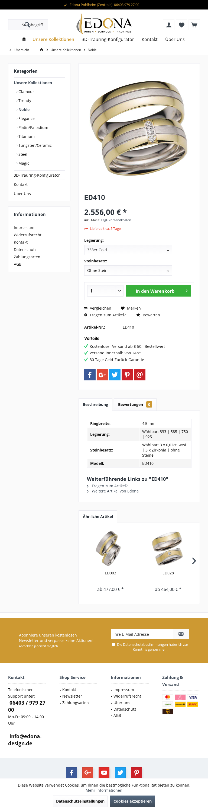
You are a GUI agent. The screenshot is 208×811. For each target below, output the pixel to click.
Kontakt (21, 184)
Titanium (26, 136)
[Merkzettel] (181, 24)
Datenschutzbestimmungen (145, 644)
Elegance (26, 118)
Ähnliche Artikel (98, 516)
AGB (17, 264)
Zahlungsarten (27, 256)
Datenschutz (25, 249)
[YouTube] (104, 772)
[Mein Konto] (168, 24)
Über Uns (22, 193)
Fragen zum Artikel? (107, 314)
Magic (23, 163)
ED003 (110, 572)
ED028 (168, 572)
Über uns (121, 702)
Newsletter (72, 696)
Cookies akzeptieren (132, 801)
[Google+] (102, 374)
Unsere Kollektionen (33, 82)
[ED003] (110, 549)
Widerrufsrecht (27, 234)
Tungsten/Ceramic (34, 145)
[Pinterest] (127, 374)
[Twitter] (115, 374)
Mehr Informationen (104, 790)
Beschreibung (95, 404)
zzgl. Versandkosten (116, 220)
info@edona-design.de (24, 740)
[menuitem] (194, 24)
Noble (23, 109)
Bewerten (151, 314)
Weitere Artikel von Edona (115, 491)
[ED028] (168, 549)
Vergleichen (100, 308)
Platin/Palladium (32, 127)
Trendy (24, 100)
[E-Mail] (139, 374)
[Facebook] (90, 374)
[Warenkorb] (194, 24)
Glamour (25, 91)
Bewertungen (134, 404)
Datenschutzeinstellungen (80, 801)
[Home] (24, 39)
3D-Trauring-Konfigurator (37, 175)
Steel (22, 154)
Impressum (24, 227)
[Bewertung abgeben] (139, 205)
